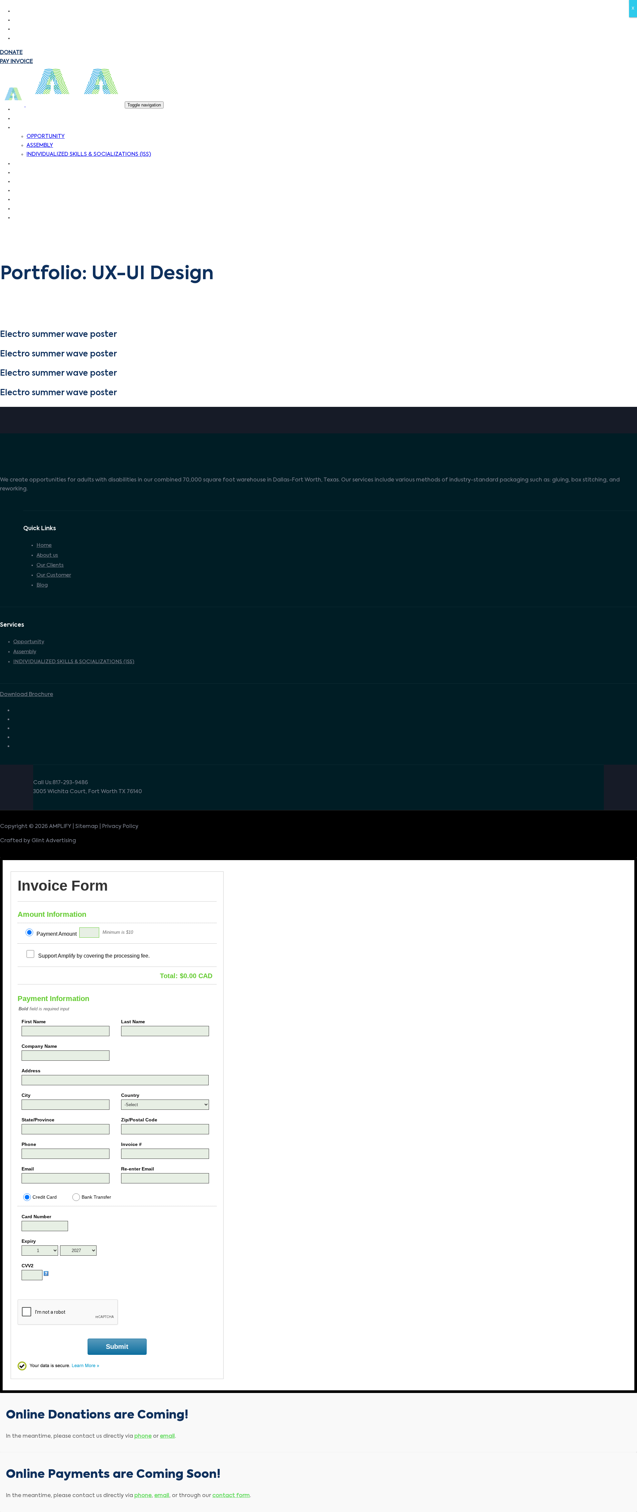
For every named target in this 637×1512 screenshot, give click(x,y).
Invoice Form (63, 885)
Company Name (39, 1046)
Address (31, 1070)
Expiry (29, 1241)
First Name (34, 1021)
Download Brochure (26, 694)
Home (44, 545)
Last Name (133, 1021)
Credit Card (45, 1197)
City (26, 1095)
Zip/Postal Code (139, 1119)
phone (143, 1436)
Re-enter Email (137, 1168)
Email (28, 1168)
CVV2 (28, 1265)
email (167, 1436)
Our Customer (53, 575)
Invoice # (131, 1144)
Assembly (24, 651)
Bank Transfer (96, 1197)
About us (47, 555)
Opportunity (28, 641)
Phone (29, 1144)
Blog (42, 585)
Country (130, 1095)
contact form (231, 1495)
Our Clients (50, 565)
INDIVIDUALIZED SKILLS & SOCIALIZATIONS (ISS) (73, 661)
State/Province (38, 1119)
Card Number (36, 1216)
